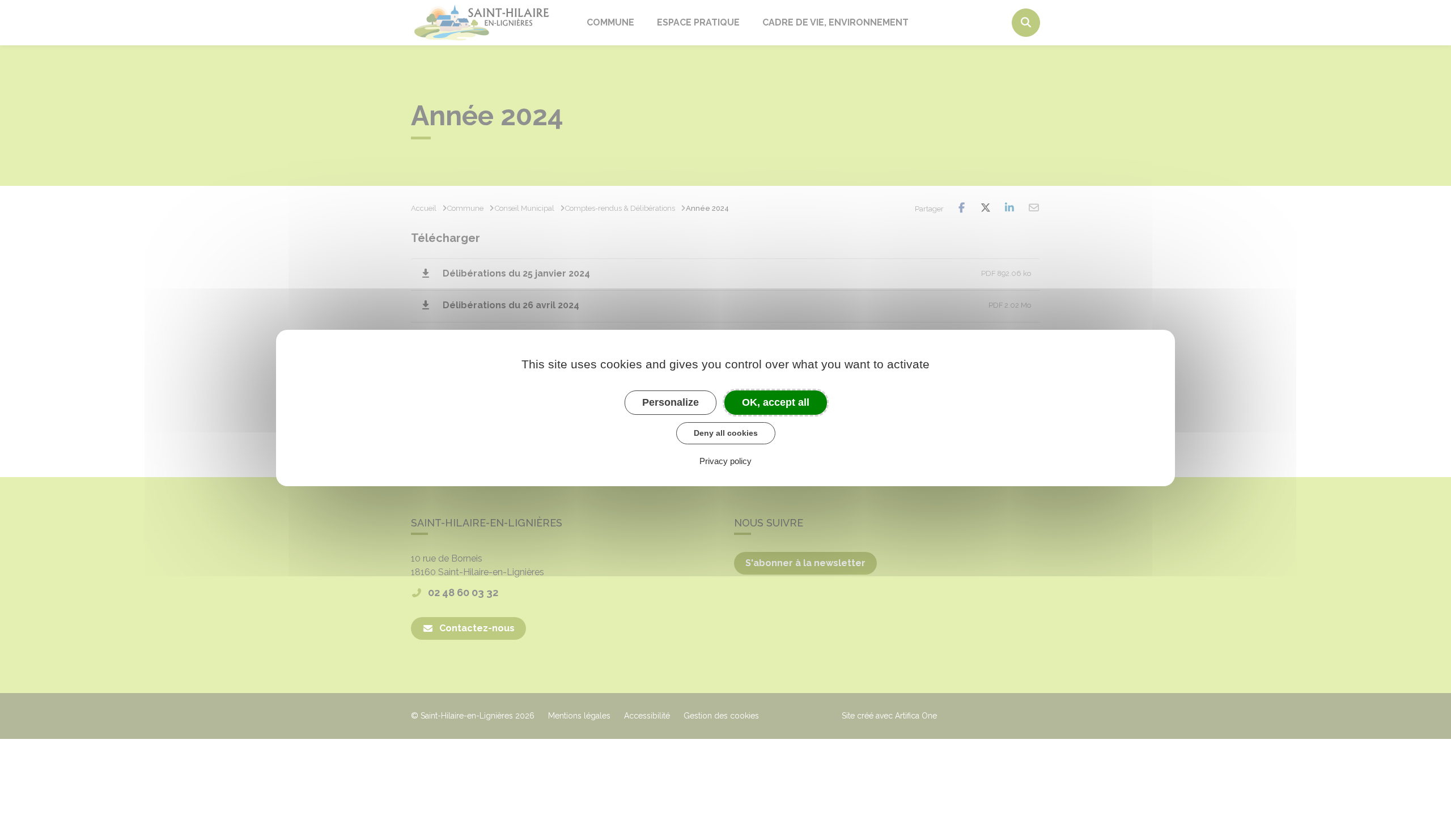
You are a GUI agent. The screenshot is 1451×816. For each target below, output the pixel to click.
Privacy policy (725, 461)
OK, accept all (775, 402)
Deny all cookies (726, 432)
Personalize (670, 402)
